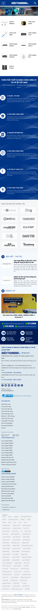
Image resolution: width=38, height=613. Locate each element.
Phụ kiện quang (14, 569)
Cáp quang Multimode (7, 486)
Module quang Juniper (17, 589)
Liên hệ (3, 428)
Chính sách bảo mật (6, 409)
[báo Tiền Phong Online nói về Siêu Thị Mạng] (28, 244)
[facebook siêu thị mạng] (2, 385)
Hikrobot (23, 519)
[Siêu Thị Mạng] (20, 3)
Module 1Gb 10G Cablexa (8, 501)
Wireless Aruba (16, 525)
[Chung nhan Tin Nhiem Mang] (22, 396)
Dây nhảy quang (15, 543)
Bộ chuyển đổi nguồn (26, 516)
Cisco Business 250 (6, 574)
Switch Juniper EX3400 (7, 479)
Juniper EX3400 (16, 540)
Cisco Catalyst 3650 (6, 448)
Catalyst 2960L (15, 560)
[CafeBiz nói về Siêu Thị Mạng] (9, 219)
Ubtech (29, 519)
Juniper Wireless (14, 577)
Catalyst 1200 (5, 543)
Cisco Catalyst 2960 (6, 441)
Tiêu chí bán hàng (6, 407)
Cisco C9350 (15, 554)
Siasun (4, 516)
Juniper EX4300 (26, 548)
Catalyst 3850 (5, 557)
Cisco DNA (27, 589)
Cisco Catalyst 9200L (7, 453)
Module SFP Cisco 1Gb (7, 457)
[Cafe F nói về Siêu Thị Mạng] (28, 227)
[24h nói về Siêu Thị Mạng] (9, 236)
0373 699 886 (8, 380)
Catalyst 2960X (6, 560)
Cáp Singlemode (16, 537)
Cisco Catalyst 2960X (7, 443)
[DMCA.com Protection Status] (6, 471)
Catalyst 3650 (24, 554)
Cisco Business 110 (25, 569)
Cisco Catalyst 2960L (7, 446)
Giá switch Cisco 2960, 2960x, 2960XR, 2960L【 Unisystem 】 (19, 316)
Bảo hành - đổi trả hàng (7, 416)
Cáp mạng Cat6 (16, 586)
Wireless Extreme (17, 528)
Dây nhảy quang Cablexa (8, 489)
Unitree (4, 522)
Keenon (4, 519)
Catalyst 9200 (16, 545)
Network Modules (6, 583)
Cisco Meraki (5, 580)
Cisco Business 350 (26, 574)
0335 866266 (17, 373)
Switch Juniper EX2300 (7, 477)
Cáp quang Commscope (27, 545)
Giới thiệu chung (5, 404)
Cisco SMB (25, 566)
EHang (9, 516)
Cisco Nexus (5, 569)
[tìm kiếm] (36, 3)
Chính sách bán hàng (7, 411)
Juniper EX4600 (15, 551)
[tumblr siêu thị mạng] (22, 385)
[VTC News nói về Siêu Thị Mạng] (9, 227)
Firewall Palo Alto (26, 534)
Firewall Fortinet (6, 540)
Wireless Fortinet (6, 525)
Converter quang (16, 548)
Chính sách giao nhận (7, 414)
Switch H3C (26, 528)
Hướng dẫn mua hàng (7, 421)
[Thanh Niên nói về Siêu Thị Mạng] (28, 219)
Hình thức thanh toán (7, 418)
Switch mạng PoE (6, 496)
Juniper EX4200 (17, 566)
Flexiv (14, 522)
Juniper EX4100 (6, 548)
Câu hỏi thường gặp (6, 423)
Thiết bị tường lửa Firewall (8, 465)
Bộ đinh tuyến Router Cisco (9, 462)
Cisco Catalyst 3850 (6, 450)
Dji (21, 531)
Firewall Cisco (16, 583)
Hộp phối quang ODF (7, 498)
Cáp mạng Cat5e (6, 586)
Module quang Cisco (25, 577)
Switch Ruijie (15, 531)
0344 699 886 (8, 373)
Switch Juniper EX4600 (8, 482)
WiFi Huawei (5, 534)
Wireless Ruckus (6, 528)
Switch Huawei (6, 531)
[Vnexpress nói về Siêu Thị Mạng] (9, 210)
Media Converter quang (7, 491)
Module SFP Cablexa (26, 557)
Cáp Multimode (26, 540)
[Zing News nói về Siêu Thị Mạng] (28, 210)
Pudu (25, 522)
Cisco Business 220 (6, 571)
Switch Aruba (28, 531)
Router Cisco (27, 563)
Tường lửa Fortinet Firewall (8, 484)
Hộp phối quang (25, 551)
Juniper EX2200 (15, 557)
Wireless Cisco (14, 580)
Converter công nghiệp (7, 493)
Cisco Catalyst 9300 (6, 455)
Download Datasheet (7, 426)
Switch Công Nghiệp (7, 563)
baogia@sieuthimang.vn (26, 326)
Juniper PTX (5, 577)
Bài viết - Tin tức (14, 256)
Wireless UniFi (5, 589)
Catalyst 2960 (18, 563)
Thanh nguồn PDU (15, 534)
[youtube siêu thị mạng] (9, 385)
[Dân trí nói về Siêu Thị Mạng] (28, 236)
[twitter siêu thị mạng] (6, 385)
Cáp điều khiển (25, 586)
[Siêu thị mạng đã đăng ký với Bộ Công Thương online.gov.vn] (7, 396)
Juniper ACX (26, 571)
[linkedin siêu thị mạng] (15, 385)
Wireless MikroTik (27, 525)
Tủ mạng (24, 583)
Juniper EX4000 (6, 545)
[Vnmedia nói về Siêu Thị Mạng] (9, 244)
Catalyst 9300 (5, 551)
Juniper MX (16, 574)
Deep (9, 522)
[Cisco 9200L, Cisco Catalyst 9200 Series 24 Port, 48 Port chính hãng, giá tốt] (19, 11)
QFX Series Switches (13, 519)
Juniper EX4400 (6, 554)
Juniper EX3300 (26, 560)
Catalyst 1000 (26, 537)
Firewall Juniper (23, 580)
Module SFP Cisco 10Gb (7, 460)
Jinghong (16, 516)
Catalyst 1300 (25, 543)
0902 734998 (17, 380)
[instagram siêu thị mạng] (12, 385)
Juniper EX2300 (6, 537)
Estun (20, 522)
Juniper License (17, 571)
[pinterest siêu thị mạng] (19, 385)
